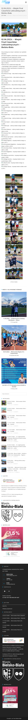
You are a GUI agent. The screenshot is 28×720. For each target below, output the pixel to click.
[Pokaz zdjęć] (14, 282)
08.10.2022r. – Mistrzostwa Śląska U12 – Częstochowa (14, 352)
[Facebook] (5, 591)
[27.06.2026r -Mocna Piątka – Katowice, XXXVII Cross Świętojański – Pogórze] (3, 454)
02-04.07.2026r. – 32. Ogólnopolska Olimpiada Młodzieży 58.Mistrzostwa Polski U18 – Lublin (16, 438)
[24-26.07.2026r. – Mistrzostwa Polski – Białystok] (3, 410)
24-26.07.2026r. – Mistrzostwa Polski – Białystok (14, 618)
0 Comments (15, 404)
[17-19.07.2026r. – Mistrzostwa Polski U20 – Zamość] (3, 417)
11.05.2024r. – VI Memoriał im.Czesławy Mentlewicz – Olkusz (14, 319)
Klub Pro (5, 606)
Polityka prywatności (7, 608)
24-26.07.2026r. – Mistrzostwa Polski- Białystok (14, 615)
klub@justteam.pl (10, 584)
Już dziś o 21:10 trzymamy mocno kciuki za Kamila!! (14, 386)
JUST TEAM (3, 15)
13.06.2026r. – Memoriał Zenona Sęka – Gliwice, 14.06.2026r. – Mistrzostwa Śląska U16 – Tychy (16, 469)
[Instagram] (9, 591)
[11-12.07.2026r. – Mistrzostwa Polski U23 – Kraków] (3, 431)
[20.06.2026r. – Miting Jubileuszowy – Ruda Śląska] (3, 462)
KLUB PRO (10, 489)
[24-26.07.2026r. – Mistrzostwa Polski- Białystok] (3, 403)
